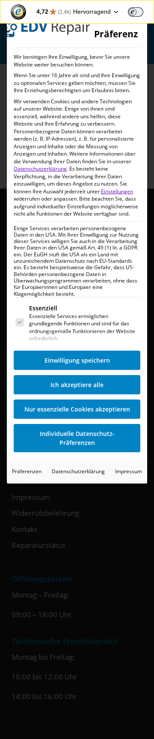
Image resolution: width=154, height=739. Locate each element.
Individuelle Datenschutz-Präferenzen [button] (77, 438)
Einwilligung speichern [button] (77, 360)
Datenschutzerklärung (40, 168)
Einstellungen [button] (117, 191)
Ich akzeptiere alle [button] (77, 385)
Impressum (128, 471)
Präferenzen (26, 471)
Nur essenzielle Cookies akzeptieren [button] (77, 409)
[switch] (135, 12)
